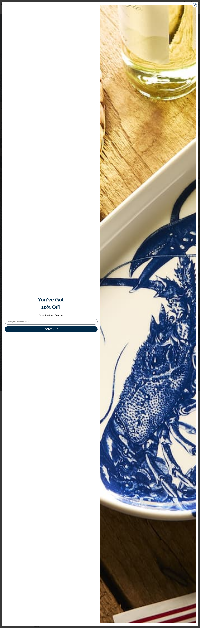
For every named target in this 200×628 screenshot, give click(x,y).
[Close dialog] (195, 5)
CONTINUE (51, 329)
